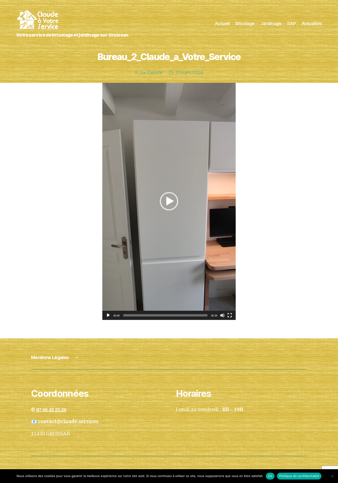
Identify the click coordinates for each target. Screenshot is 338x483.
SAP (291, 23)
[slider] (165, 315)
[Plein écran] (229, 315)
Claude (154, 72)
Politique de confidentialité (299, 476)
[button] (169, 201)
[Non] (332, 476)
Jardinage (270, 23)
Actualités (312, 23)
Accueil (222, 23)
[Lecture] (108, 315)
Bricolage (245, 23)
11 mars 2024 (189, 72)
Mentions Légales (50, 357)
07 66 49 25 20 (51, 410)
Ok (270, 476)
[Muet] (222, 315)
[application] (169, 201)
